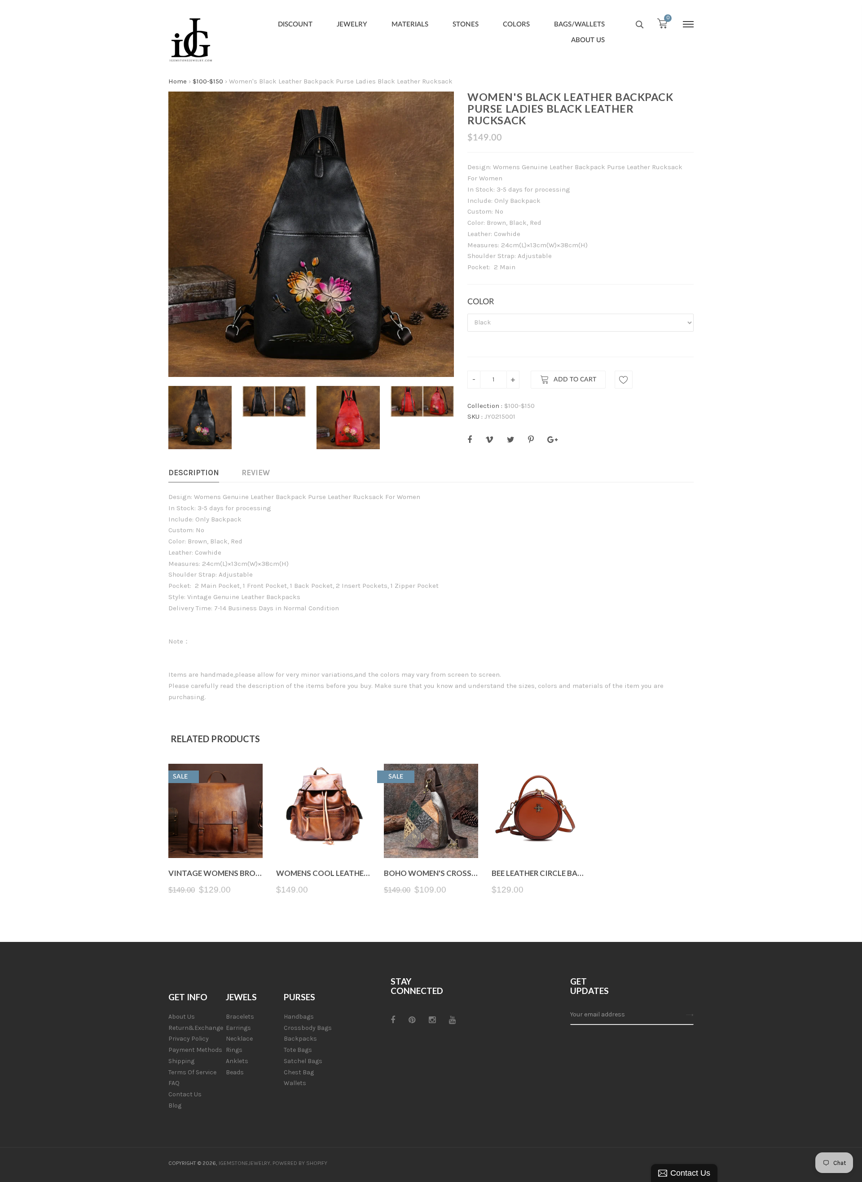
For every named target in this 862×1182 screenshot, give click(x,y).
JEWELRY (352, 24)
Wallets (295, 1083)
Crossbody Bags (308, 1028)
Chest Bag (299, 1072)
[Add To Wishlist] (624, 380)
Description (193, 472)
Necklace (239, 1038)
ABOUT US (588, 40)
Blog (174, 1105)
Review (256, 472)
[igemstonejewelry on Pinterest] (412, 1020)
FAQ (174, 1083)
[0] (662, 25)
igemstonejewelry (244, 1163)
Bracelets (240, 1016)
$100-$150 (208, 81)
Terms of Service (192, 1072)
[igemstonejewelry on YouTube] (452, 1020)
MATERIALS (409, 24)
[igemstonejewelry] (190, 40)
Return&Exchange (195, 1028)
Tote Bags (298, 1050)
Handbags (299, 1016)
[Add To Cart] (216, 837)
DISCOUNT (295, 24)
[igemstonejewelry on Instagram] (432, 1020)
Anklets (237, 1061)
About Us (181, 1016)
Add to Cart (575, 379)
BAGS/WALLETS (579, 24)
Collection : (484, 406)
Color (480, 302)
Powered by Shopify (300, 1163)
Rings (234, 1050)
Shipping (181, 1061)
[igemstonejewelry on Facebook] (393, 1020)
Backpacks (300, 1038)
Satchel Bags (303, 1061)
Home (177, 81)
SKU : (475, 416)
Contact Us (185, 1094)
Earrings (238, 1028)
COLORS (516, 24)
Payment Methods (195, 1050)
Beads (235, 1072)
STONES (466, 24)
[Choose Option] (323, 837)
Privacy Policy (188, 1038)
